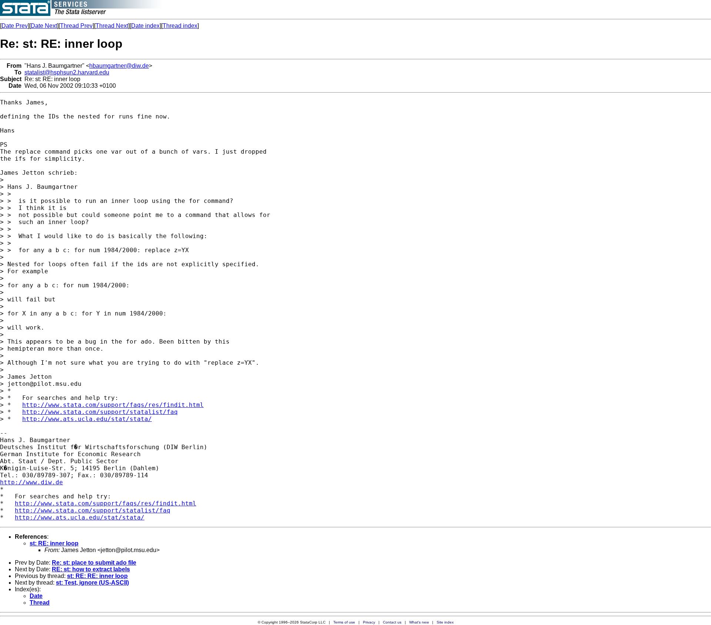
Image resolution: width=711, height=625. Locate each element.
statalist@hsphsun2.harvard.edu (66, 72)
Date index (145, 26)
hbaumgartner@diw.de (119, 66)
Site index (445, 622)
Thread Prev (76, 26)
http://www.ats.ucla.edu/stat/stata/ (87, 418)
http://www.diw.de (31, 482)
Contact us (392, 622)
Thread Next (112, 26)
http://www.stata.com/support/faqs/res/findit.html (113, 404)
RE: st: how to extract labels (91, 569)
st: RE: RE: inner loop (97, 576)
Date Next (44, 26)
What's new (419, 622)
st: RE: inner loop (54, 543)
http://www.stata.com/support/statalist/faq (100, 411)
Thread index (180, 26)
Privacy (369, 622)
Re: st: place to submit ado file (94, 562)
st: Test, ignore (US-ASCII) (92, 582)
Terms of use (344, 622)
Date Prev (14, 26)
